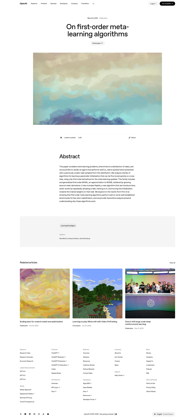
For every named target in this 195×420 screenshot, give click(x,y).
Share (133, 137)
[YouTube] (25, 414)
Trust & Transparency (27, 402)
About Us (118, 353)
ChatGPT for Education (59, 365)
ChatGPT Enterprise (58, 361)
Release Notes (56, 373)
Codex (53, 369)
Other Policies (151, 391)
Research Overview (26, 357)
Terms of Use (150, 383)
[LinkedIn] (30, 414)
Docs (53, 392)
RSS (147, 373)
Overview (54, 383)
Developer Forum (89, 400)
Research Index (25, 353)
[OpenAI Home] (23, 3)
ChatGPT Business (58, 357)
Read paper (98, 43)
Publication (103, 18)
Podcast (149, 369)
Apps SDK (87, 384)
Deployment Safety (27, 394)
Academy (149, 357)
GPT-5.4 (22, 379)
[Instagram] (39, 414)
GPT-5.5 (22, 375)
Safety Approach (25, 390)
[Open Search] (93, 3)
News (116, 365)
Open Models (87, 387)
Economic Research (26, 361)
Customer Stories (89, 365)
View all (172, 263)
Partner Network (88, 369)
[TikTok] (43, 414)
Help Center (119, 376)
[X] (21, 414)
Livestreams (150, 365)
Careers (117, 361)
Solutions (86, 357)
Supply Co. (149, 361)
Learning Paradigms (68, 226)
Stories (148, 353)
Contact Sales (87, 373)
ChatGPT (55, 353)
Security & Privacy (26, 398)
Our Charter (119, 357)
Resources (86, 361)
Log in (152, 3)
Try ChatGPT (168, 4)
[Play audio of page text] (61, 137)
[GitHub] (34, 414)
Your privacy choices (106, 414)
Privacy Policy (151, 387)
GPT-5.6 (22, 371)
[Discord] (48, 414)
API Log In (55, 388)
